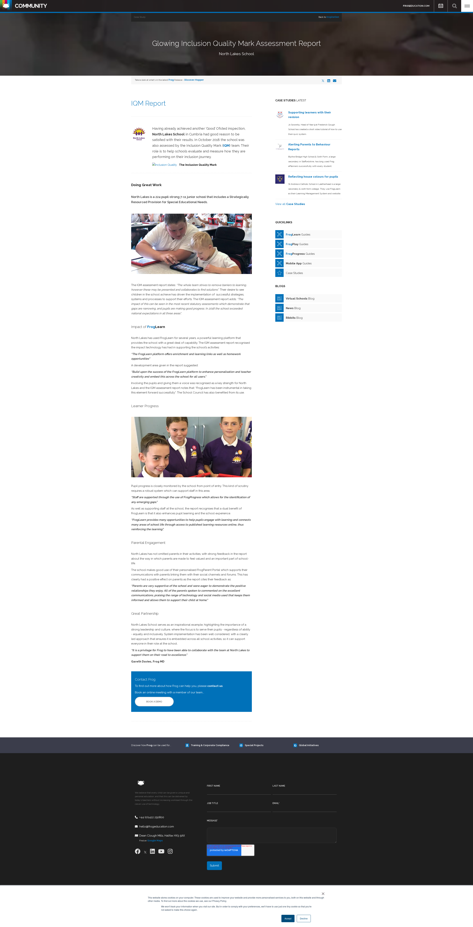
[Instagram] (170, 851)
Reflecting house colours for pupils (313, 176)
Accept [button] (288, 918)
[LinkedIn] (328, 81)
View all (290, 204)
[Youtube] (161, 851)
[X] (322, 81)
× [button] (322, 892)
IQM (226, 145)
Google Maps (155, 840)
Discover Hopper (194, 80)
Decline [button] (304, 918)
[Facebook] (137, 851)
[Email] (334, 81)
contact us (215, 686)
